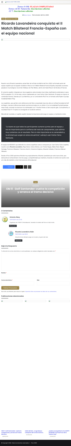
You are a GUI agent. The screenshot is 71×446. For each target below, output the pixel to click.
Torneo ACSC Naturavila (22, 8)
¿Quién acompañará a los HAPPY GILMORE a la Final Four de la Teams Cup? (59, 432)
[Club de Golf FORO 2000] (12, 2)
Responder (13, 226)
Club (3, 19)
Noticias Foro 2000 (12, 19)
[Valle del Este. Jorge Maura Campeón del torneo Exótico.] (35, 364)
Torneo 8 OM (23, 6)
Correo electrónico (7, 280)
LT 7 (8, 11)
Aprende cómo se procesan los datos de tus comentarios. (41, 291)
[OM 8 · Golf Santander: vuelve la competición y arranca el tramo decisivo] (11, 364)
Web (38, 280)
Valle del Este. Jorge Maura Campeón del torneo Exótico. (34, 431)
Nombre (4, 272)
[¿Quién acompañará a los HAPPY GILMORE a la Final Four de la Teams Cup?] (59, 364)
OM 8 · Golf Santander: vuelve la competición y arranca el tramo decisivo (35, 190)
